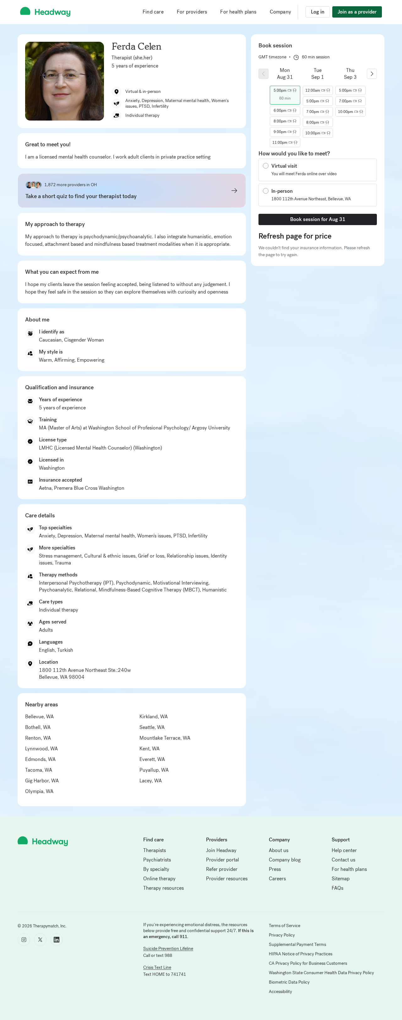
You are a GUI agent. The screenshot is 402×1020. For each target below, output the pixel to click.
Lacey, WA (150, 780)
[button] (285, 90)
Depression (69, 535)
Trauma (63, 562)
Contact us (343, 859)
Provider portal (222, 859)
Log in (317, 11)
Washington (52, 468)
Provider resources (226, 878)
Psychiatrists (157, 859)
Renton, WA (38, 738)
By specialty (156, 869)
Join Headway (221, 850)
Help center (344, 850)
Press (275, 869)
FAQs (337, 888)
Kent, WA (149, 748)
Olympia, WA (39, 791)
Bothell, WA (38, 727)
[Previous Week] (263, 74)
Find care (153, 11)
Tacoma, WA (38, 770)
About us (278, 850)
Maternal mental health (109, 535)
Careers (277, 878)
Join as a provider (357, 11)
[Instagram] (24, 939)
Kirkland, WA (153, 716)
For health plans (238, 11)
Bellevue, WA (39, 716)
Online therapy (159, 878)
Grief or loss (151, 556)
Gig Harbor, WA (42, 780)
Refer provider (221, 869)
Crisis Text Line (157, 967)
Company (280, 11)
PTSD (179, 535)
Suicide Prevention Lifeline (168, 949)
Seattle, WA (152, 727)
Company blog (285, 859)
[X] (40, 939)
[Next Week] (372, 74)
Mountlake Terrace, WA (164, 738)
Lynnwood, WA (41, 748)
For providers (192, 11)
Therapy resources (163, 888)
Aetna (45, 488)
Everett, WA (152, 759)
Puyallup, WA (154, 770)
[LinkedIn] (56, 939)
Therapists (154, 850)
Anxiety (47, 535)
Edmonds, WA (40, 759)
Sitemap (341, 878)
